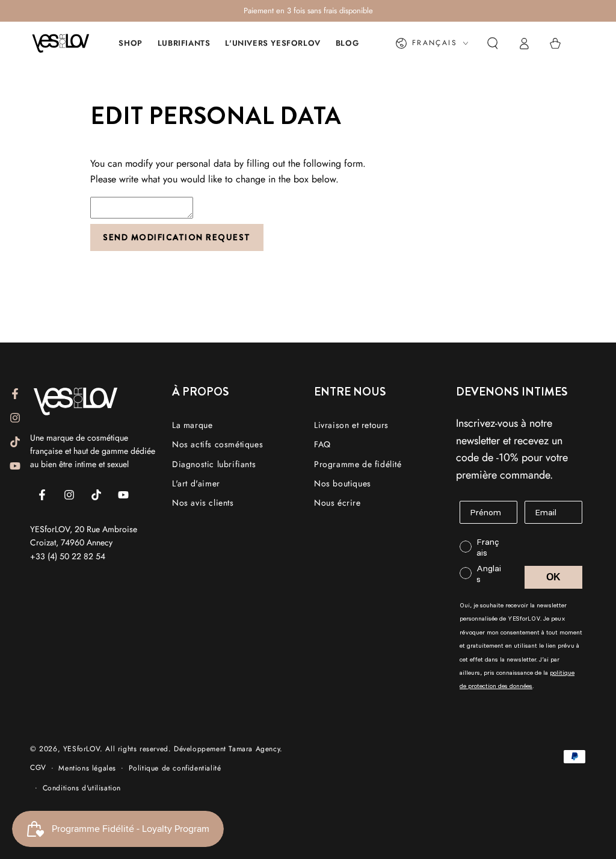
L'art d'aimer (196, 483)
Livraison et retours (351, 425)
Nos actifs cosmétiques (217, 444)
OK (553, 577)
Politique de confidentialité (175, 768)
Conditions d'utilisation (82, 788)
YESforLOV (81, 748)
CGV (38, 767)
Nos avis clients (203, 503)
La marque (192, 425)
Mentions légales (87, 768)
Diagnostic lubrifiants (214, 464)
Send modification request (177, 237)
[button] (492, 43)
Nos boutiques (342, 483)
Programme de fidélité (358, 464)
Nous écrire (337, 503)
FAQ (322, 444)
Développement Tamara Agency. (228, 748)
